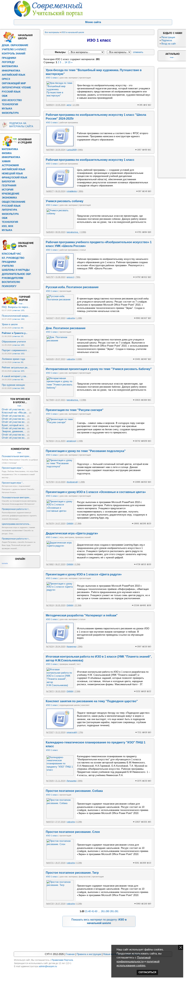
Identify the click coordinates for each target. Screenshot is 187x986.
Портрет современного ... (16, 350)
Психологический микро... (16, 315)
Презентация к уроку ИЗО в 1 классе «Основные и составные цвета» (96, 492)
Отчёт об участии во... (14, 409)
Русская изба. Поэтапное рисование (72, 287)
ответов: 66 (18, 380)
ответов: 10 (18, 336)
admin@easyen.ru (48, 966)
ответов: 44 (18, 328)
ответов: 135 (18, 310)
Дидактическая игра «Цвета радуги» (72, 533)
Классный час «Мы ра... (15, 412)
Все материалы (52, 32)
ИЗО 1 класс (52, 78)
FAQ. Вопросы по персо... (16, 307)
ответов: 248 (18, 388)
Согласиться (147, 972)
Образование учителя (14, 341)
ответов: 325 (18, 371)
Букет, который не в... (14, 425)
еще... (21, 303)
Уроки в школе (10, 324)
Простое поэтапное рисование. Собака (74, 790)
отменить (138, 52)
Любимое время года (13, 359)
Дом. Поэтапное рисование (66, 328)
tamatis (5, 563)
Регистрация (168, 37)
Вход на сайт (168, 43)
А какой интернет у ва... (15, 376)
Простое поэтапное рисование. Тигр (72, 872)
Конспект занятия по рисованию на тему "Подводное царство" (92, 701)
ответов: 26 (18, 362)
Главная (70, 954)
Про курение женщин (13, 385)
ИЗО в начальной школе (72, 32)
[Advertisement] (172, 122)
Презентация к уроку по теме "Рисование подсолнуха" (86, 451)
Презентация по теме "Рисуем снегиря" (74, 410)
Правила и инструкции (89, 954)
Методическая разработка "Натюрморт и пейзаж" (82, 615)
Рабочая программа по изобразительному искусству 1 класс (90, 159)
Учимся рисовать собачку (64, 201)
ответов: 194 (18, 319)
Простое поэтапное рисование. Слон (73, 831)
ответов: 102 (18, 354)
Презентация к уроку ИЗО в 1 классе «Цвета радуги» (84, 574)
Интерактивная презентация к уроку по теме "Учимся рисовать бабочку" (99, 369)
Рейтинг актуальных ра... (15, 367)
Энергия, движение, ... (14, 431)
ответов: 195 (18, 345)
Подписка (166, 40)
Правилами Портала (62, 960)
